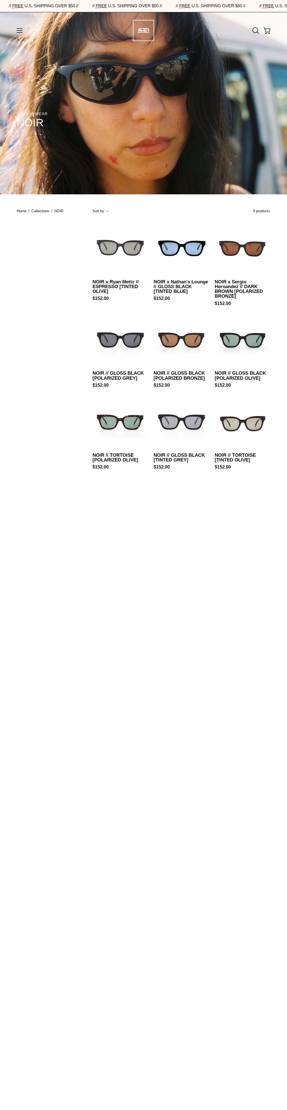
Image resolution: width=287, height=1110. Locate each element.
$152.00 (100, 298)
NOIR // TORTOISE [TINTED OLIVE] (235, 458)
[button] (255, 30)
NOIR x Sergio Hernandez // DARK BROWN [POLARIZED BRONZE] (239, 289)
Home (21, 211)
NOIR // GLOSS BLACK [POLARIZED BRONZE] (179, 376)
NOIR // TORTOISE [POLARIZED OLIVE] (115, 458)
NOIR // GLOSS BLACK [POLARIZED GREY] (118, 376)
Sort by (98, 211)
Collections (40, 211)
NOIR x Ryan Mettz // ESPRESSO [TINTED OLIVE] (115, 286)
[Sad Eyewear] (143, 31)
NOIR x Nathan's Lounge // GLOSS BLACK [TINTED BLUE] (181, 286)
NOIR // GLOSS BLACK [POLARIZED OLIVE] (240, 376)
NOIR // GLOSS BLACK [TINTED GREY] (179, 458)
